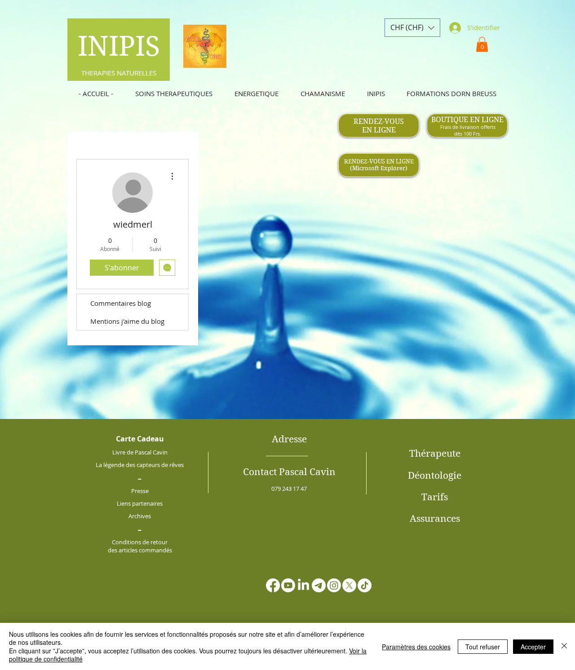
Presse (140, 491)
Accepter (533, 646)
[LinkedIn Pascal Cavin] (303, 585)
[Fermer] (564, 646)
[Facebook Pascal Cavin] (273, 585)
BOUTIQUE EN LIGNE (467, 119)
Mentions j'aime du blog (127, 321)
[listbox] (412, 27)
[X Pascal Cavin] (349, 585)
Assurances (435, 518)
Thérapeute (434, 453)
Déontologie (434, 475)
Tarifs (434, 497)
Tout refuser (482, 646)
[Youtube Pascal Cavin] (288, 585)
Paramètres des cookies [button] (416, 646)
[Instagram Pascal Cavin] (334, 585)
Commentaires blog (120, 303)
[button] (412, 27)
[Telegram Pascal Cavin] (319, 585)
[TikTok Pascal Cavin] (365, 585)
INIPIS (119, 46)
